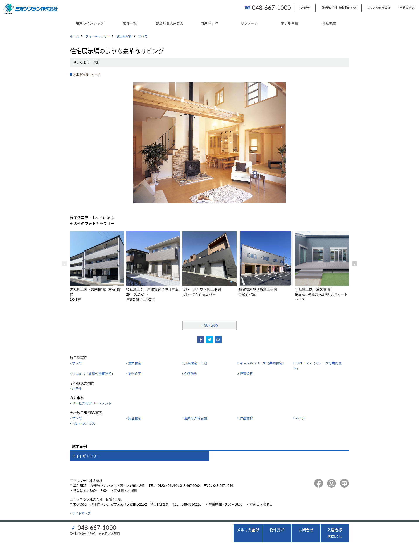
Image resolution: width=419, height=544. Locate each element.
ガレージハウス (83, 423)
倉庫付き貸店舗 (195, 418)
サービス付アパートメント (92, 403)
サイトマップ (81, 513)
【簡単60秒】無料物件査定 (338, 7)
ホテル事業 (289, 23)
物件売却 (277, 529)
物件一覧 (130, 23)
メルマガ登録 (248, 529)
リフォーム (249, 23)
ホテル (77, 388)
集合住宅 (134, 373)
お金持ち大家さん (170, 23)
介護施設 (190, 373)
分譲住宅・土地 (195, 363)
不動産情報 (407, 7)
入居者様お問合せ (334, 533)
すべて (77, 363)
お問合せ (305, 7)
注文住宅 (134, 363)
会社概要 (329, 23)
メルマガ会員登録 (378, 7)
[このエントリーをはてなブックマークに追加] (218, 339)
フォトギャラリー (86, 455)
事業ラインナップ (90, 23)
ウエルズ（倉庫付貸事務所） (93, 373)
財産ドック (209, 23)
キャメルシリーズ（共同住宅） (263, 363)
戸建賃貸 (246, 373)
